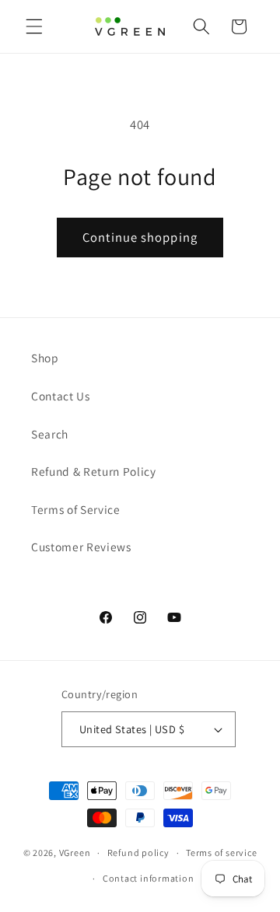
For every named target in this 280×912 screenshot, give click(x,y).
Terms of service (221, 852)
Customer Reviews (81, 546)
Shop (45, 357)
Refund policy (138, 852)
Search (49, 434)
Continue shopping (140, 237)
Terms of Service (76, 509)
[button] (34, 26)
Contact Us (60, 396)
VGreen (75, 852)
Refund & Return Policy (93, 471)
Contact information (148, 878)
